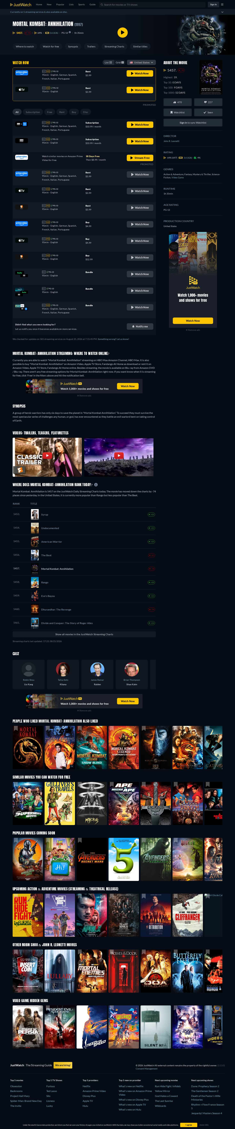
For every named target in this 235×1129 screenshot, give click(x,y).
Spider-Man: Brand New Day (26, 1100)
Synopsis (73, 46)
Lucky (49, 1105)
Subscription (33, 112)
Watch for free (51, 46)
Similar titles (140, 46)
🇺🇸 (140, 62)
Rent (62, 112)
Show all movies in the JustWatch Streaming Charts (84, 634)
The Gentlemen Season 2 (204, 1090)
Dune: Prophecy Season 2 (205, 1086)
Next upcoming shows (202, 1080)
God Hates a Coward (166, 1095)
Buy (74, 112)
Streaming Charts (114, 46)
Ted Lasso (51, 1090)
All (17, 112)
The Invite (15, 1105)
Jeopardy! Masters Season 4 (206, 1113)
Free (49, 112)
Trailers (91, 46)
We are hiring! (63, 1065)
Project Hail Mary (20, 1095)
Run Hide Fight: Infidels (168, 1086)
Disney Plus (89, 1095)
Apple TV (88, 1100)
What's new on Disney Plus (134, 1099)
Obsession (16, 1086)
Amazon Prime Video (94, 1090)
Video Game (178, 177)
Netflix (86, 1086)
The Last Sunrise (164, 1100)
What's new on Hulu (130, 1109)
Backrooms (16, 1090)
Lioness (50, 1100)
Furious (50, 1086)
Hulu (85, 1105)
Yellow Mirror (162, 1090)
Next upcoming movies (166, 1080)
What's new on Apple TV (132, 1104)
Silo (48, 1095)
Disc (85, 112)
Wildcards (160, 1105)
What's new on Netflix (131, 1086)
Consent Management (146, 1068)
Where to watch (25, 46)
